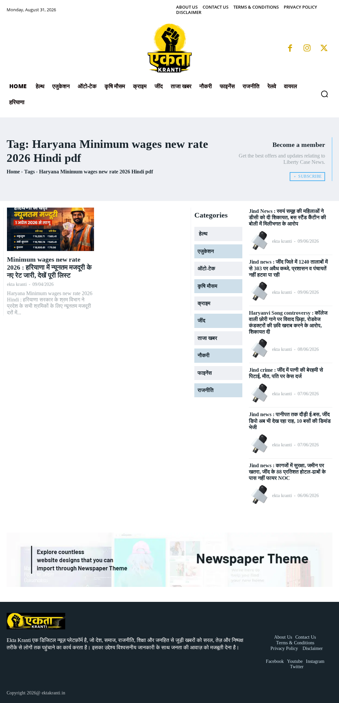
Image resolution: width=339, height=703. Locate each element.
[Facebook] (290, 48)
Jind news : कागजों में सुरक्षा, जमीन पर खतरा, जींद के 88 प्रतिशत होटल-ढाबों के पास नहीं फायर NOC (287, 472)
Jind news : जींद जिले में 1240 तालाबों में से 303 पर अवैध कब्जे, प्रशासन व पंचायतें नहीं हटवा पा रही (288, 268)
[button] (324, 94)
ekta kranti (17, 284)
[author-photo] (260, 241)
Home (13, 171)
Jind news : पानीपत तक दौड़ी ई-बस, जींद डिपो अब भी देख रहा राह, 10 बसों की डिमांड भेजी (290, 421)
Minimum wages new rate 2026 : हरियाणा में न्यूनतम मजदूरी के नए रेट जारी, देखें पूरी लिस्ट (49, 267)
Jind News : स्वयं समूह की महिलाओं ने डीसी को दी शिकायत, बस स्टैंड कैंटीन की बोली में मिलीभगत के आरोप (287, 217)
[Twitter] (324, 48)
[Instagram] (307, 48)
